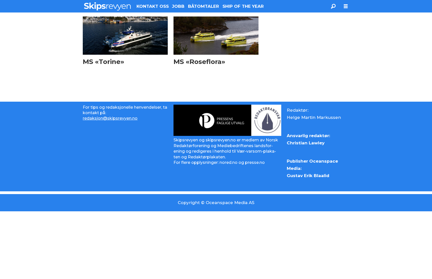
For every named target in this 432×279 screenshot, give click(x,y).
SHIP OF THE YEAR (243, 6)
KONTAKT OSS (152, 6)
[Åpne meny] (345, 6)
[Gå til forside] (107, 6)
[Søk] (333, 6)
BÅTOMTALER (203, 6)
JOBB (178, 6)
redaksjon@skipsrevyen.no (110, 118)
